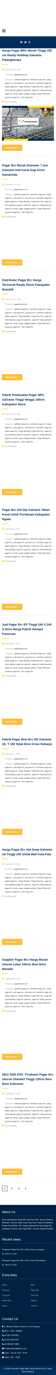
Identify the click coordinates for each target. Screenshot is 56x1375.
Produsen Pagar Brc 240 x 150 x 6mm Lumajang (23, 1249)
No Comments (11, 102)
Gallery (34, 1300)
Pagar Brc (35, 1290)
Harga (4, 1306)
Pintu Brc (34, 1295)
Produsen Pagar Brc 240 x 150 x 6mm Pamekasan (24, 1260)
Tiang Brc (6, 1295)
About (4, 1285)
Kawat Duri (6, 1300)
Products (6, 1290)
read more (11, 148)
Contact (34, 1306)
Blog (33, 1285)
